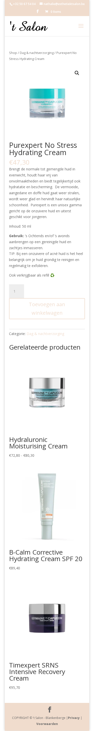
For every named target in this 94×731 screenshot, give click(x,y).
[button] (76, 73)
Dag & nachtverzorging (37, 52)
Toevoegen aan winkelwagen (47, 308)
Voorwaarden (47, 724)
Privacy (74, 718)
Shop (13, 52)
